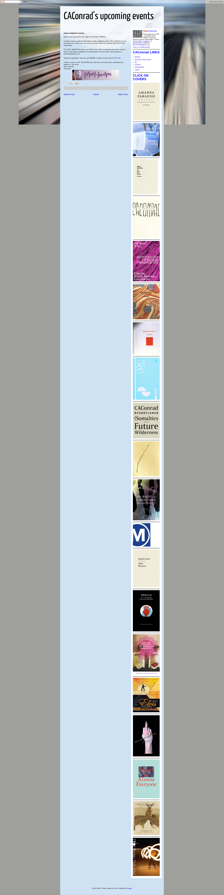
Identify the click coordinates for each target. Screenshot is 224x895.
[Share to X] (74, 83)
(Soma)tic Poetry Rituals (143, 59)
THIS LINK (117, 58)
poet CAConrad (151, 31)
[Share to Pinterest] (78, 83)
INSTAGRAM (137, 43)
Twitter (139, 41)
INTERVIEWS (139, 67)
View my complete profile (141, 47)
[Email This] (69, 83)
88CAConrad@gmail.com (141, 45)
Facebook (146, 41)
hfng (115, 888)
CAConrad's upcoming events (109, 16)
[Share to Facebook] (76, 83)
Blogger (129, 888)
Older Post (123, 94)
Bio (136, 62)
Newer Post (69, 94)
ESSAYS (138, 65)
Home (96, 94)
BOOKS (137, 57)
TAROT (137, 70)
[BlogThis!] (71, 83)
